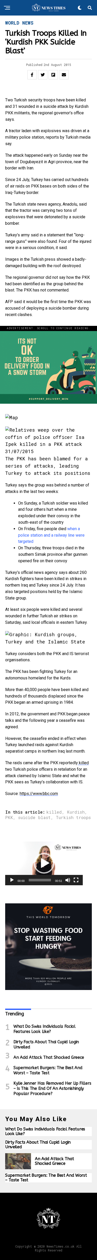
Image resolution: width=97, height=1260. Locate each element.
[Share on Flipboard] (53, 74)
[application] (44, 863)
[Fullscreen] (76, 880)
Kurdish (76, 812)
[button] (44, 863)
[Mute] (67, 880)
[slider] (40, 880)
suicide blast (34, 817)
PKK (9, 817)
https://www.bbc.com (39, 793)
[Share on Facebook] (32, 74)
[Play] (11, 880)
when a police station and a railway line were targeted (51, 535)
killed (83, 762)
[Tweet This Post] (42, 74)
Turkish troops (73, 817)
